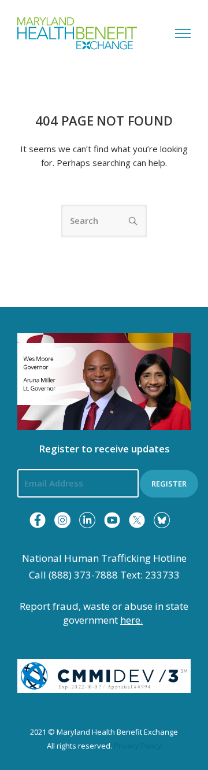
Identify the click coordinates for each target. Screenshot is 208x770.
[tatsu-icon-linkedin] (87, 520)
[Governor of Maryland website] (104, 380)
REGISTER (169, 483)
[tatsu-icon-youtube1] (112, 520)
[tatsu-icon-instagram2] (62, 520)
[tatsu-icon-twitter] (137, 520)
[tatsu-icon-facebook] (37, 520)
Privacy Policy (137, 745)
